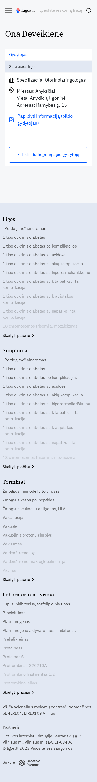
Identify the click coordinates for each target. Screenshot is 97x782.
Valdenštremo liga (19, 552)
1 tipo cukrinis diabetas (24, 237)
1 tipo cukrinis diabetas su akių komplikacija (43, 263)
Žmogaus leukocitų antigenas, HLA (34, 508)
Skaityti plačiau (17, 335)
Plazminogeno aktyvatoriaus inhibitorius (39, 630)
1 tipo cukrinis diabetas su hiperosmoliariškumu (46, 272)
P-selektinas (14, 612)
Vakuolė (10, 526)
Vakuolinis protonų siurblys (27, 535)
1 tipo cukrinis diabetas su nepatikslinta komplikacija (39, 314)
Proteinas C (13, 647)
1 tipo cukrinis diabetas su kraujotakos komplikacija (38, 299)
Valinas (9, 570)
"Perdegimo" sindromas (24, 228)
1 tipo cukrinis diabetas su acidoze (34, 254)
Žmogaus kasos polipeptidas (29, 499)
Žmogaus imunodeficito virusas (31, 491)
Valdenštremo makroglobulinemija (34, 561)
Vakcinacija (13, 517)
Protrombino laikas (20, 682)
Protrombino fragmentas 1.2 (29, 674)
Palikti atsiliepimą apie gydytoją (48, 154)
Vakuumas (12, 543)
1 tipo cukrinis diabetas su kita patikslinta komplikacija (41, 284)
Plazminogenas (16, 621)
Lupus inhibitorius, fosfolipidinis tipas (36, 604)
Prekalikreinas (16, 639)
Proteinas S (13, 656)
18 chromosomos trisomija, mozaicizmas (40, 326)
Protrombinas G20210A (25, 665)
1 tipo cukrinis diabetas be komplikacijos (40, 246)
